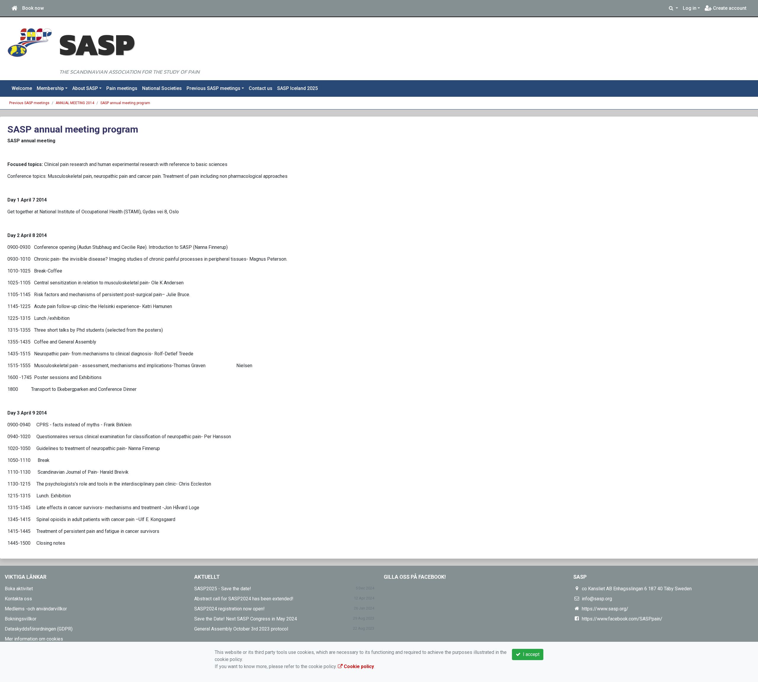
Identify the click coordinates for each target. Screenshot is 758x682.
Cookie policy (358, 666)
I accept (530, 654)
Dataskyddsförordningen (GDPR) (39, 629)
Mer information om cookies (34, 639)
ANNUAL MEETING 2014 (75, 103)
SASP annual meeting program (125, 103)
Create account (729, 8)
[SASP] (29, 42)
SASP (96, 44)
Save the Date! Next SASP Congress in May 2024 (245, 619)
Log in (689, 8)
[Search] (673, 8)
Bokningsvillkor (20, 619)
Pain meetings (121, 88)
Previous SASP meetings (213, 88)
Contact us (260, 88)
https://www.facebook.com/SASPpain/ (622, 619)
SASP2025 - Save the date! (222, 588)
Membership (50, 88)
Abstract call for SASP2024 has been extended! (243, 599)
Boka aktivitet (19, 588)
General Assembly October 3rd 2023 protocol (241, 629)
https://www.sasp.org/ (605, 609)
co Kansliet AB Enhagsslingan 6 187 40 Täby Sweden (637, 588)
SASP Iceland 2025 (297, 88)
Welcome (22, 88)
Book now (33, 8)
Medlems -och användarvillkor (36, 609)
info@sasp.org (597, 599)
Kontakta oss (18, 599)
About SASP (85, 88)
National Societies (162, 88)
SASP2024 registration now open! (229, 609)
